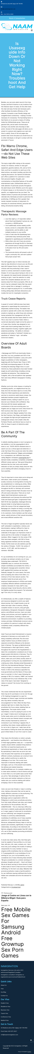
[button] (17, 18)
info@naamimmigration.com (8, 9)
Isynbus (29, 1051)
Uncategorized (15, 887)
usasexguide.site (24, 457)
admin (22, 885)
